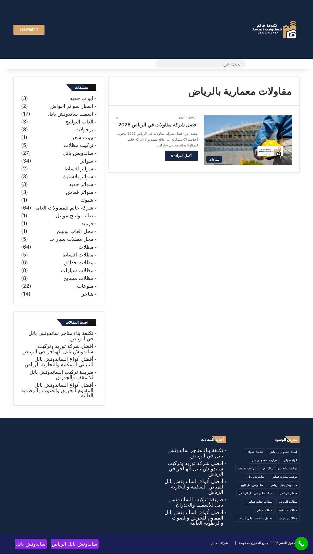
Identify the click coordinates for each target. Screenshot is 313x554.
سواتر (86, 161)
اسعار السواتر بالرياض (283, 452)
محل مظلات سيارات (71, 239)
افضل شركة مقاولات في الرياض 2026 (158, 125)
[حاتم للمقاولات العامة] (275, 29)
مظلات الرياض (288, 501)
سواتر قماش (79, 192)
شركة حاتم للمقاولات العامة (63, 208)
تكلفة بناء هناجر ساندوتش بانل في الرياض (61, 336)
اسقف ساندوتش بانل (70, 114)
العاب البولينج (79, 121)
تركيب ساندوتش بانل (264, 460)
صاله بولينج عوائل (74, 215)
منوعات (85, 286)
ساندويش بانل (78, 153)
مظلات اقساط (77, 254)
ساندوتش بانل (256, 476)
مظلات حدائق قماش (259, 501)
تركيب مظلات (78, 145)
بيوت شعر (82, 137)
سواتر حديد (81, 184)
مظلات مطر (264, 510)
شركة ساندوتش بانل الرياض (256, 493)
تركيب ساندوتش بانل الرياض (279, 468)
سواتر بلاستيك (78, 176)
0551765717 (29, 30)
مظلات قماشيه (288, 510)
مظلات (85, 247)
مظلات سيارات (77, 270)
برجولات (84, 129)
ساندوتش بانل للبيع (252, 485)
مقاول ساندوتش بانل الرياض (255, 518)
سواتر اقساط (78, 168)
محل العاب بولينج (75, 231)
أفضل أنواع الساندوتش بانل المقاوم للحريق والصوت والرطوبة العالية (57, 390)
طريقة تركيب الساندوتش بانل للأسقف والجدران (61, 374)
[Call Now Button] (301, 543)
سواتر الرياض (288, 493)
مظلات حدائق (78, 262)
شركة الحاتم (219, 543)
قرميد (87, 223)
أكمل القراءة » (181, 156)
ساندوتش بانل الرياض (283, 485)
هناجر (87, 294)
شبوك (87, 200)
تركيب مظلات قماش (284, 476)
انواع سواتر (290, 460)
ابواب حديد (81, 98)
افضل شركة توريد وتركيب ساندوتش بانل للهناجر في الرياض (57, 349)
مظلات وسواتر (288, 518)
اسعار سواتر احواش (71, 106)
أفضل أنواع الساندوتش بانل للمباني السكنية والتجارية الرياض (59, 361)
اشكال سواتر (255, 452)
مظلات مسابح (78, 278)
